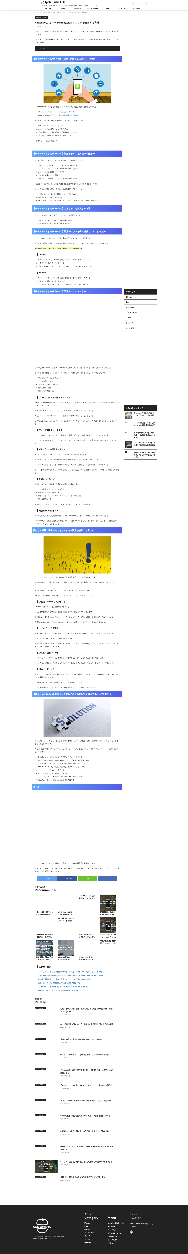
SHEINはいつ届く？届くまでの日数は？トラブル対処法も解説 (84, 1131)
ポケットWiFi (92, 8)
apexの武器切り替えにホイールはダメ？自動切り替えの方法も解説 (86, 1024)
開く (44, 48)
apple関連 (136, 8)
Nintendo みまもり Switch (66, 112)
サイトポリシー (113, 1230)
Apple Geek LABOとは (116, 1223)
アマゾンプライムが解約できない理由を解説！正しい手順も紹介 (85, 1100)
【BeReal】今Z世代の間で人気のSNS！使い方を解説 (81, 1039)
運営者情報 (111, 1226)
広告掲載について (114, 1236)
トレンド (121, 8)
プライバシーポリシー (115, 1233)
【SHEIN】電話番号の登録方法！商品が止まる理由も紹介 (83, 1177)
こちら (62, 595)
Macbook (130, 307)
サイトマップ (112, 1240)
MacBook (78, 8)
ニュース (107, 8)
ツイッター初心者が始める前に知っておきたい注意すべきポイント (86, 1162)
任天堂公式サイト (52, 141)
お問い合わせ (112, 1243)
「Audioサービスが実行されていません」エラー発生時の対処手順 (86, 1085)
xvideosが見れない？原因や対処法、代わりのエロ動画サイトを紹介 (144, 455)
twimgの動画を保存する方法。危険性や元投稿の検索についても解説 (144, 435)
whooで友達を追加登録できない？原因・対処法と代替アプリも (85, 1116)
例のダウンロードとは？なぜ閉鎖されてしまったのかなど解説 (84, 1054)
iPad (63, 8)
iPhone (48, 8)
